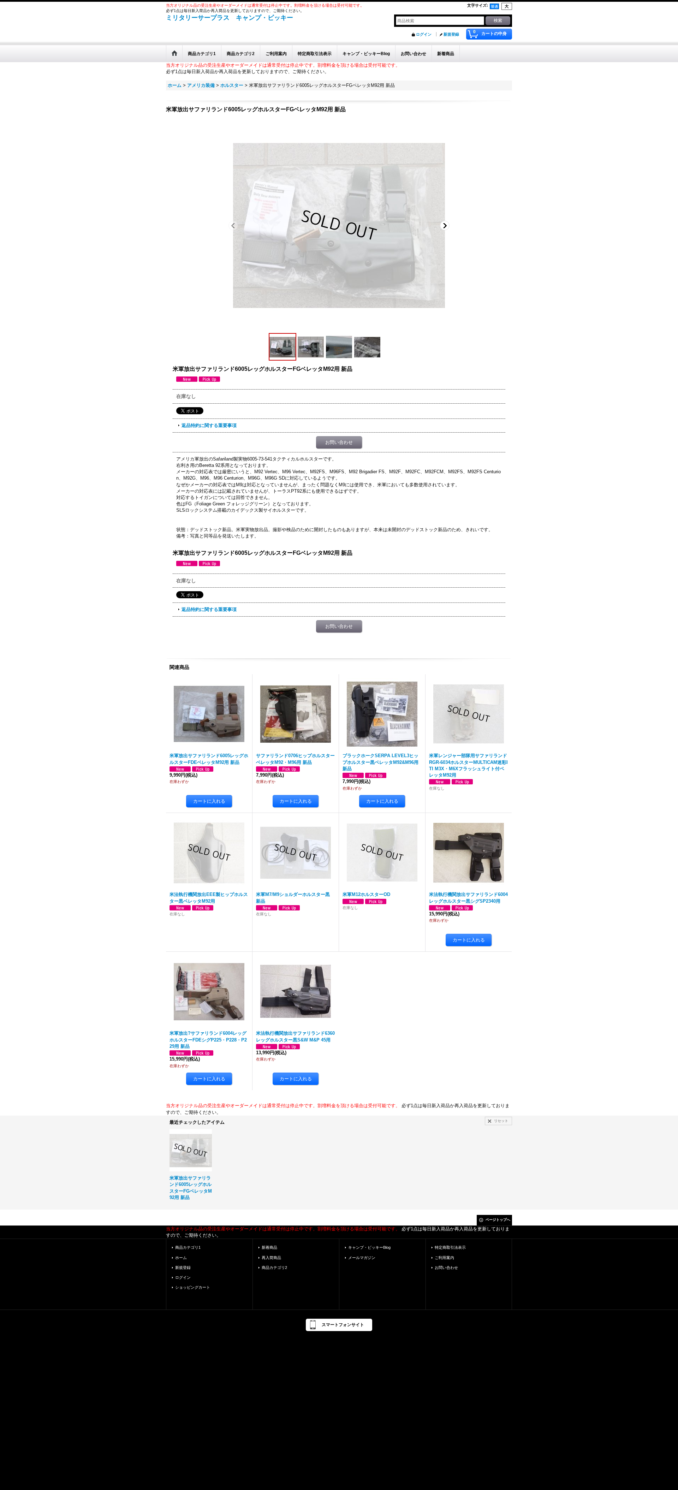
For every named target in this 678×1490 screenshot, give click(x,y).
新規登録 (451, 34)
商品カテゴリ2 (274, 1267)
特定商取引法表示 (450, 1247)
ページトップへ (498, 1220)
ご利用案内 (444, 1257)
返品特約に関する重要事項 (209, 425)
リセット (501, 1121)
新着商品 (269, 1247)
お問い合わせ (339, 442)
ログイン (424, 34)
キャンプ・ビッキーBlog (369, 1247)
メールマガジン (361, 1257)
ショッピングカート (192, 1287)
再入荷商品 (271, 1257)
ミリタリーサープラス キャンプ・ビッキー (229, 17)
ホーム (181, 1257)
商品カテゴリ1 (188, 1247)
